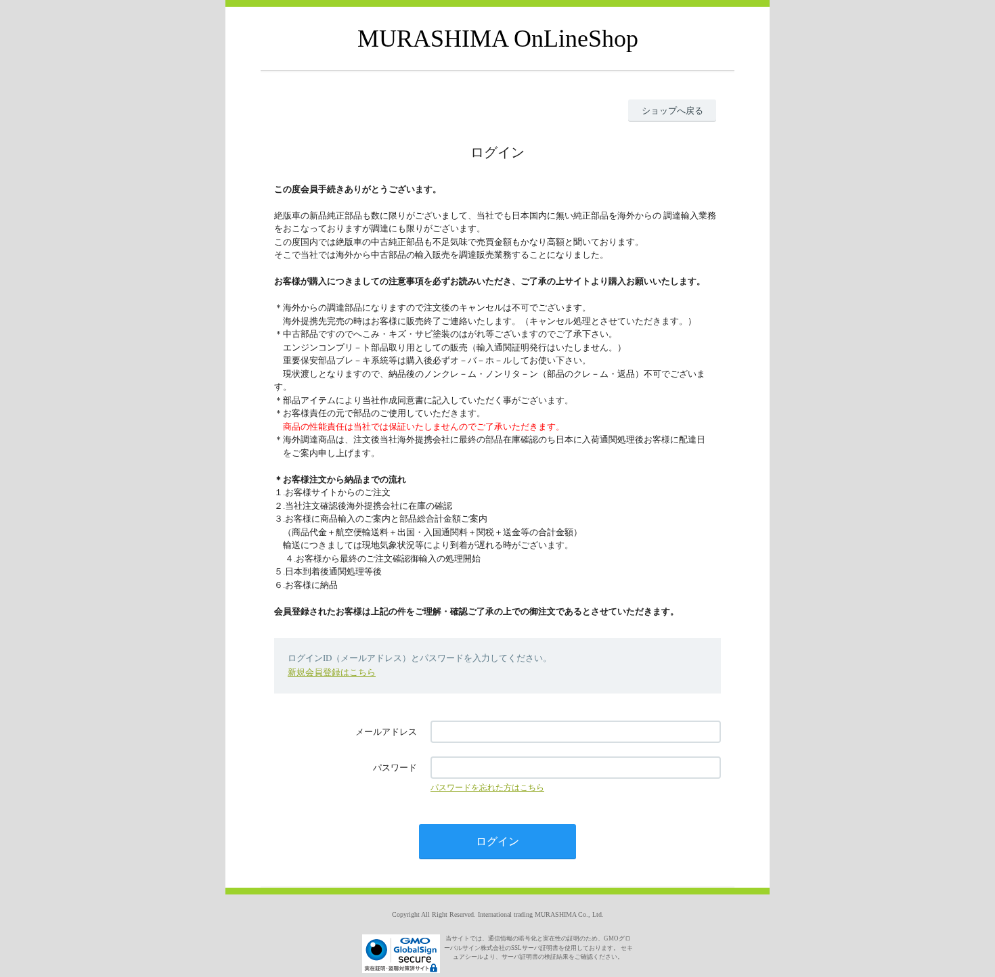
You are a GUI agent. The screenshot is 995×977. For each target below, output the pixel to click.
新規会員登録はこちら (332, 672)
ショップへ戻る (672, 111)
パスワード (395, 768)
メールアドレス (386, 732)
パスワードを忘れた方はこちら (487, 787)
